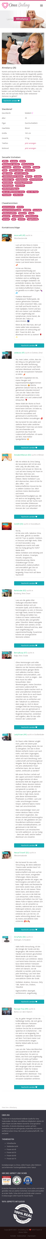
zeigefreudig (33, 219)
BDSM (22, 161)
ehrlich (20, 207)
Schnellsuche (11, 1143)
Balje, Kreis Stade (21, 655)
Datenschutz (21, 1236)
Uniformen (18, 195)
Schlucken (20, 185)
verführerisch (31, 216)
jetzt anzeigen (30, 143)
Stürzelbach (35, 524)
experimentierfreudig (12, 210)
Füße (5, 170)
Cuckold (17, 167)
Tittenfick (7, 195)
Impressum (32, 1236)
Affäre (5, 161)
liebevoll (22, 213)
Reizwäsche (7, 182)
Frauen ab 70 (11, 1159)
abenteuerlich (8, 207)
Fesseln (36, 167)
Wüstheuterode (20, 238)
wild (13, 219)
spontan (6, 216)
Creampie (7, 167)
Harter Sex (30, 170)
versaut (6, 219)
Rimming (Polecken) (23, 182)
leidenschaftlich (9, 213)
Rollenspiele (8, 185)
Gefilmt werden (16, 170)
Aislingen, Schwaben (22, 940)
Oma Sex (5, 1107)
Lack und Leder (21, 173)
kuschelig (37, 210)
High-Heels (7, 173)
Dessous (26, 167)
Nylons (29, 176)
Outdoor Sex (8, 179)
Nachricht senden (10, 100)
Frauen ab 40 (11, 1149)
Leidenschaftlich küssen (13, 176)
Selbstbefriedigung (11, 189)
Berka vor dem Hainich (23, 1012)
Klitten (41, 455)
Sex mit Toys (32, 192)
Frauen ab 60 (11, 1155)
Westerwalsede (20, 855)
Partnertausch (36, 179)
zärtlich (21, 219)
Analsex (14, 161)
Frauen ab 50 (11, 1152)
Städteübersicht (12, 1146)
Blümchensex (27, 164)
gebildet (27, 210)
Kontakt (13, 1236)
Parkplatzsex (21, 179)
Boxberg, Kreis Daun (22, 593)
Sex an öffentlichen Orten (13, 192)
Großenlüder (39, 734)
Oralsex (38, 176)
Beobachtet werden (11, 164)
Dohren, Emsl (37, 352)
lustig (31, 213)
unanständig (18, 216)
